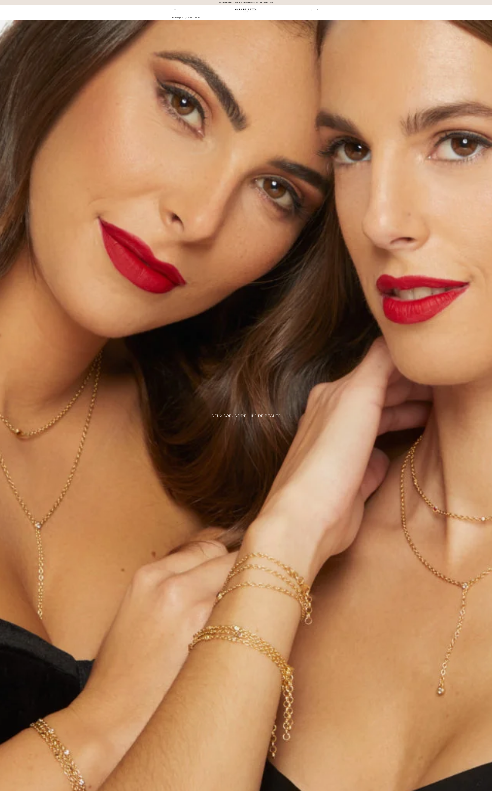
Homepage (176, 18)
